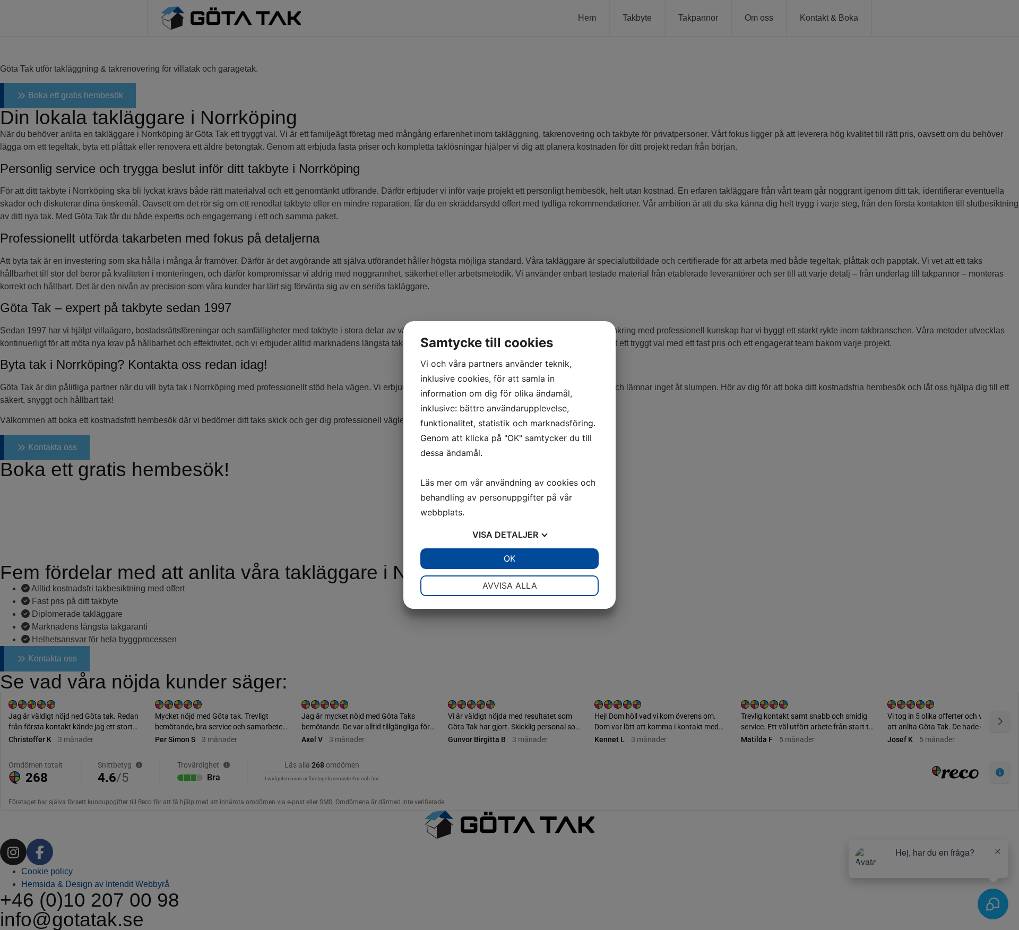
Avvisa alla (509, 585)
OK (509, 558)
